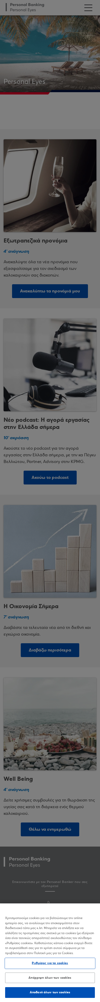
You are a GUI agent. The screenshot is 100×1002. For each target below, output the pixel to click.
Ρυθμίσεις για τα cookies (50, 963)
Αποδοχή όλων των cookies (50, 992)
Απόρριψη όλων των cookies (49, 978)
